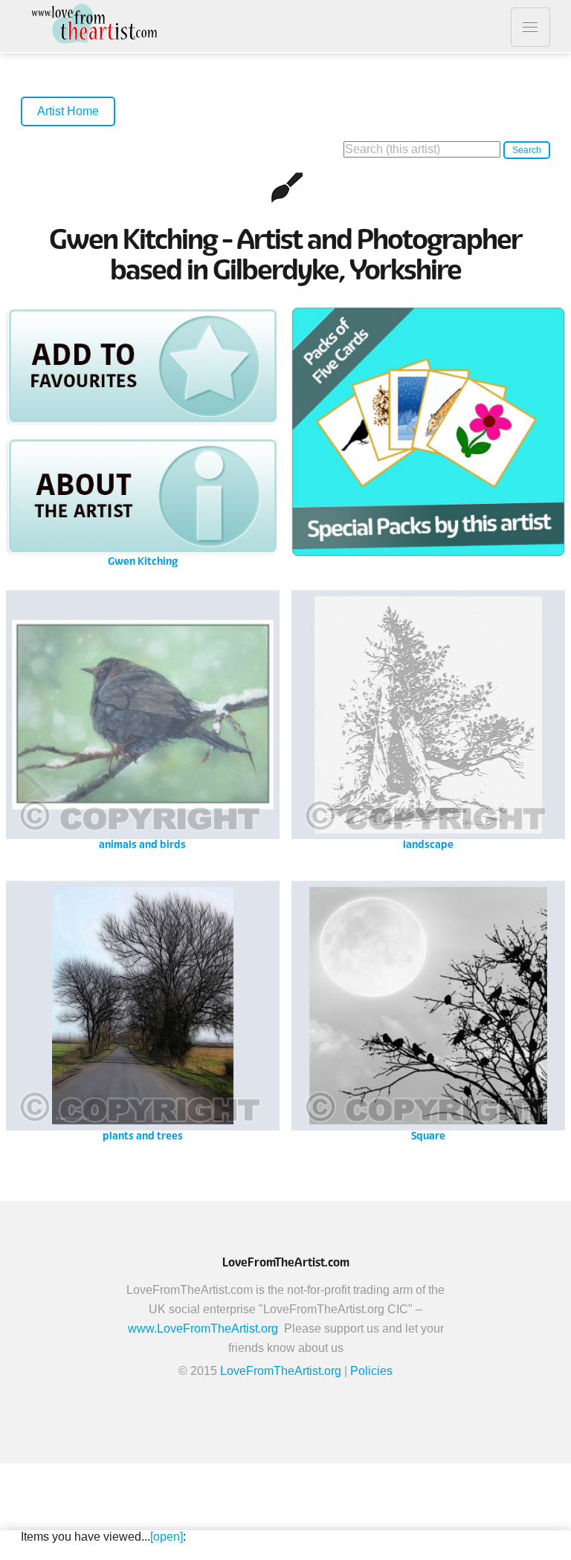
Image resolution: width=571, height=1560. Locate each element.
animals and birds (143, 719)
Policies (371, 1371)
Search (526, 150)
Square (428, 1009)
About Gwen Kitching (143, 496)
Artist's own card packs (428, 436)
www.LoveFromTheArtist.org (203, 1328)
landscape (428, 719)
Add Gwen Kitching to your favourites (143, 366)
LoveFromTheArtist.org (280, 1371)
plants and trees (143, 1009)
